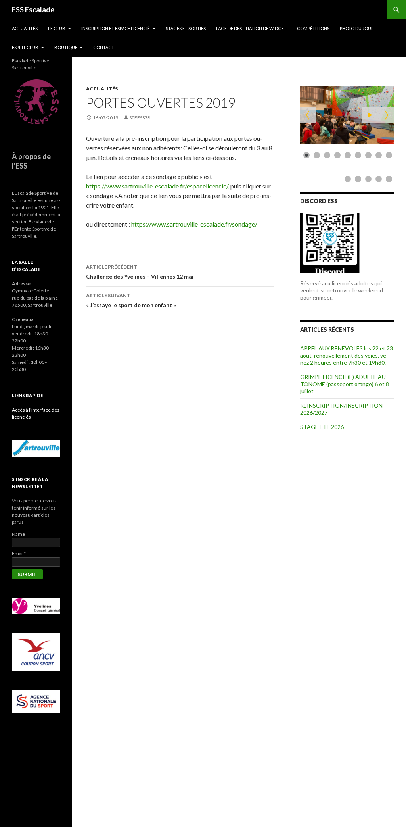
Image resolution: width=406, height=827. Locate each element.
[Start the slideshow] (370, 115)
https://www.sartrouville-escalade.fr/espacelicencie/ (157, 186)
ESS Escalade (33, 9)
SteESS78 (139, 118)
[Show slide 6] (358, 155)
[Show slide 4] (337, 155)
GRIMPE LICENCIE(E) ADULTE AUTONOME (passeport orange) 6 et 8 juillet (344, 383)
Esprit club (25, 47)
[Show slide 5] (348, 155)
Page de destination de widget (251, 28)
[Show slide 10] (348, 179)
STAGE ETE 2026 (322, 426)
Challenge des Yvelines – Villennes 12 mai (139, 272)
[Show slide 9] (389, 155)
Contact (103, 47)
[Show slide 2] (317, 155)
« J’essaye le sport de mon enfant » (131, 300)
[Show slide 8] (378, 155)
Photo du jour (357, 28)
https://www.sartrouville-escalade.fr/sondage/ (194, 224)
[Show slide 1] (306, 155)
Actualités (25, 28)
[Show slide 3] (327, 155)
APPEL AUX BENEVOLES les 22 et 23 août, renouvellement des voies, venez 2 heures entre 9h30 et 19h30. (346, 355)
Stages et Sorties (186, 28)
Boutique (65, 47)
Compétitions (313, 28)
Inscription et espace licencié (115, 28)
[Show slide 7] (368, 155)
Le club (56, 28)
